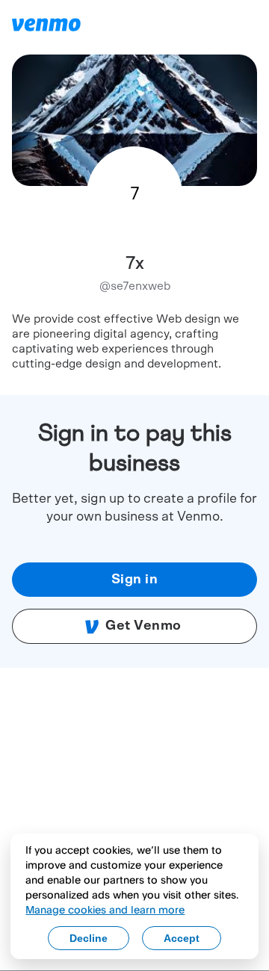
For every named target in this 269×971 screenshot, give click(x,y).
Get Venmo (143, 626)
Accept (182, 938)
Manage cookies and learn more (105, 909)
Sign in (134, 579)
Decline (88, 938)
